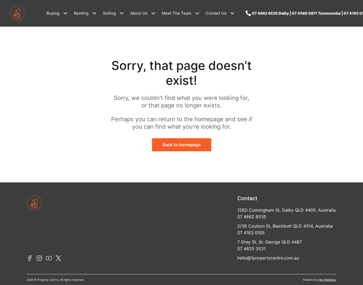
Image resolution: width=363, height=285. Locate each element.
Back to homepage (182, 144)
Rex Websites (327, 279)
